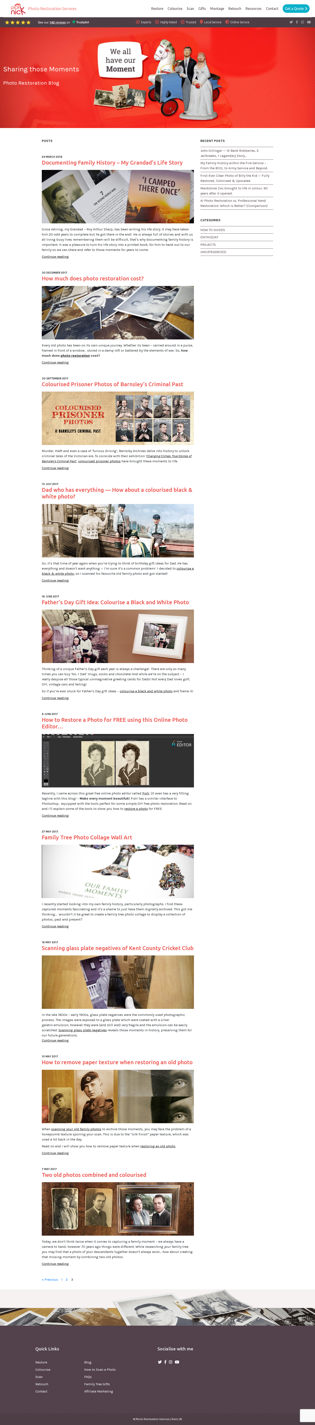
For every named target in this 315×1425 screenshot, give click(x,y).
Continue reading (55, 257)
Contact (41, 1391)
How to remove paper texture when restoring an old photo (117, 1062)
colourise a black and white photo (146, 691)
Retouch (41, 1384)
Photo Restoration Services (51, 8)
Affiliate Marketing (98, 1391)
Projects (208, 245)
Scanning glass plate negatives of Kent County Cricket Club (118, 948)
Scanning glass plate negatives (82, 1030)
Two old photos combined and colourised (94, 1175)
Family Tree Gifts (97, 1384)
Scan (39, 1377)
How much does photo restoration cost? (93, 278)
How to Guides (212, 230)
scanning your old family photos (76, 1129)
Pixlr (145, 793)
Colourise (42, 1370)
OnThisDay (209, 237)
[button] (253, 8)
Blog (88, 1362)
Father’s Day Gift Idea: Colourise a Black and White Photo (115, 602)
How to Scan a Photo (100, 1370)
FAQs (88, 1377)
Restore (41, 1362)
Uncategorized (213, 252)
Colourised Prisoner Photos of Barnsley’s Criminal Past (112, 384)
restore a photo (136, 809)
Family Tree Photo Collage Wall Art (87, 837)
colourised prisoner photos (99, 461)
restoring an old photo (157, 1146)
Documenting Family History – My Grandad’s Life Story (112, 162)
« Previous (50, 1280)
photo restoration (75, 356)
